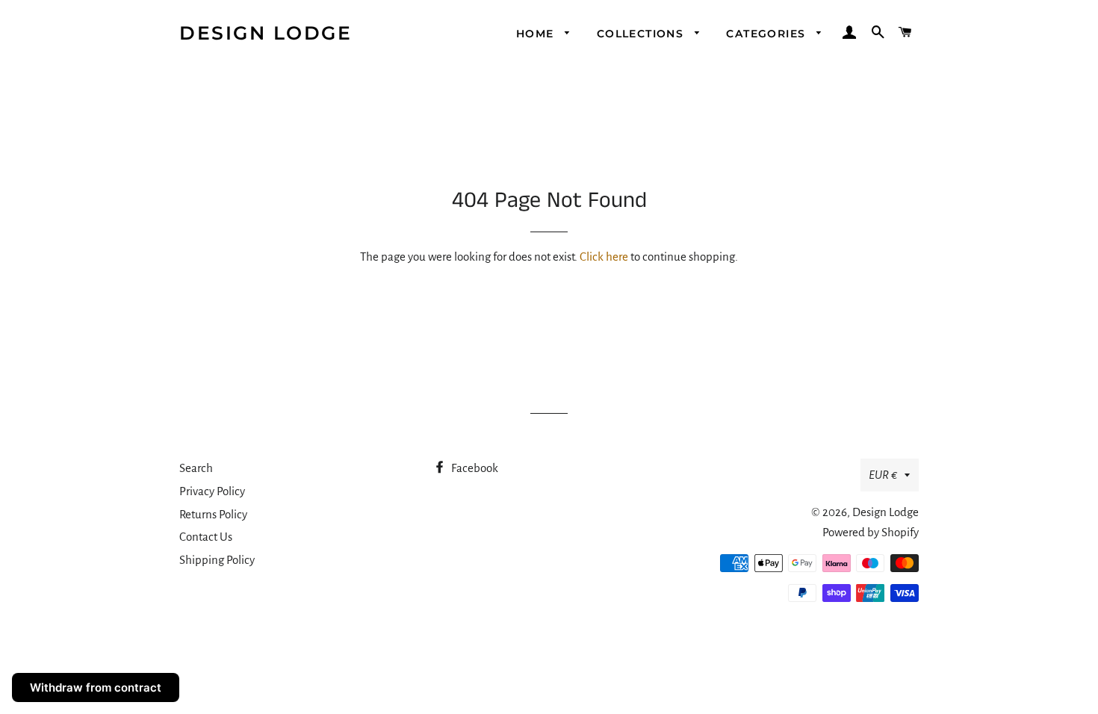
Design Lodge (265, 33)
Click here (604, 256)
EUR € (883, 474)
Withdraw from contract (95, 687)
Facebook (473, 468)
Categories (767, 33)
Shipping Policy (217, 559)
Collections (642, 33)
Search (196, 468)
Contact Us (205, 536)
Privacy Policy (212, 491)
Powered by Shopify (870, 532)
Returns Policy (213, 514)
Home (537, 33)
